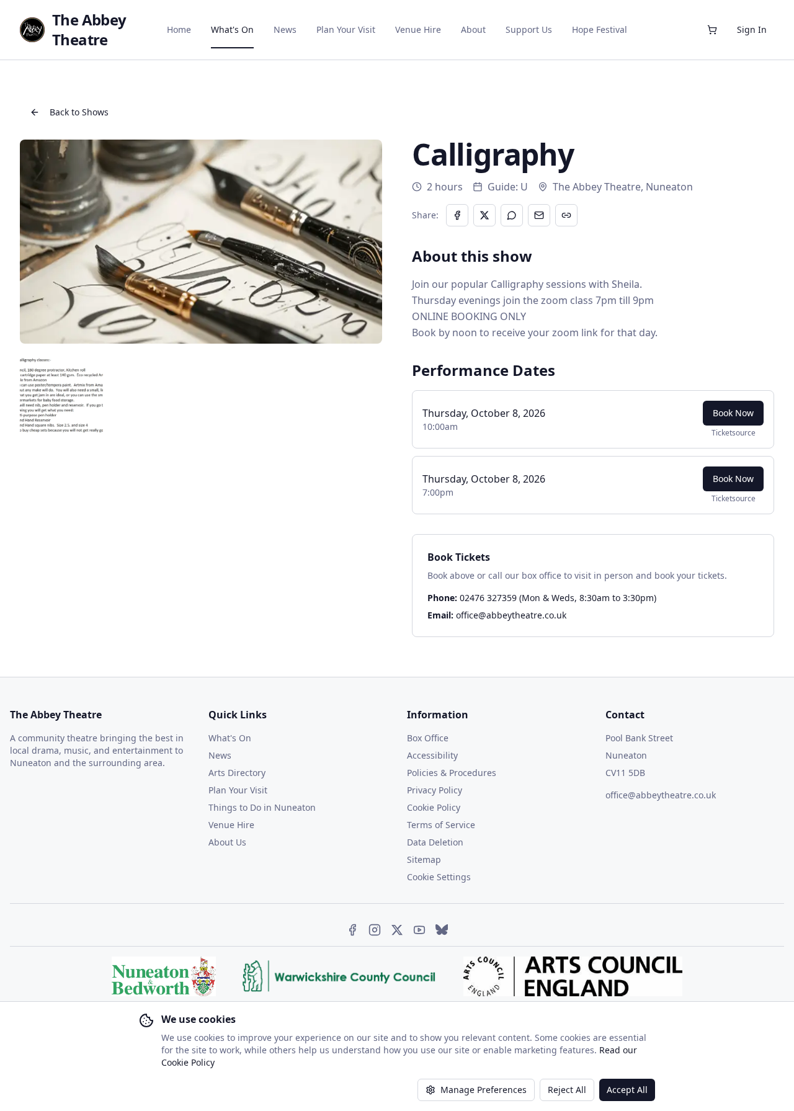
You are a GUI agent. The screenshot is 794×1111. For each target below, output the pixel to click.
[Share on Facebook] (457, 215)
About (473, 29)
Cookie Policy (433, 807)
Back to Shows (79, 112)
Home (179, 29)
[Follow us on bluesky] (441, 930)
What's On (232, 29)
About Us (227, 842)
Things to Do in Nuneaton (262, 807)
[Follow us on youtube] (419, 930)
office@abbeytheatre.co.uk (511, 615)
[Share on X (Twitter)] (484, 215)
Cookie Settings (439, 877)
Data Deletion (435, 842)
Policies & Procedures (451, 773)
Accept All (627, 1089)
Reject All (567, 1089)
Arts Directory (236, 773)
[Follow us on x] (397, 930)
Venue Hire (418, 29)
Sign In (752, 29)
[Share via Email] (539, 215)
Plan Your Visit (345, 29)
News (285, 29)
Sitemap (424, 859)
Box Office (427, 738)
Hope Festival (599, 29)
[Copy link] (566, 215)
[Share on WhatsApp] (512, 215)
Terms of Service (441, 825)
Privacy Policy (434, 790)
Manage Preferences (483, 1089)
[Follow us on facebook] (352, 930)
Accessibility (432, 755)
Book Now (733, 413)
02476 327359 (488, 598)
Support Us (529, 29)
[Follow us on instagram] (374, 930)
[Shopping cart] (712, 29)
